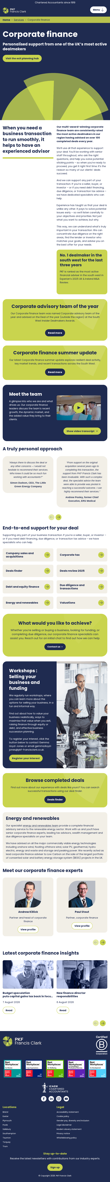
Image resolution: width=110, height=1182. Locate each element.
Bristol (5, 1112)
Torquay (6, 1142)
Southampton (9, 1133)
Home (6, 19)
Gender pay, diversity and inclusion (73, 1120)
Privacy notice (63, 1133)
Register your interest (26, 758)
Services (19, 19)
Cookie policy (63, 1116)
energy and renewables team (40, 825)
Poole (5, 1125)
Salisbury (7, 1129)
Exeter (5, 1116)
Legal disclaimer (64, 1125)
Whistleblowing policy (67, 1137)
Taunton (7, 1137)
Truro (5, 1146)
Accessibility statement (68, 1112)
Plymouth (7, 1120)
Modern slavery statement (69, 1129)
